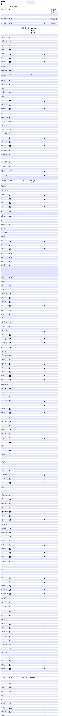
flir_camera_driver (3, 162)
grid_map (2, 199)
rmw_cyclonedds (3, 478)
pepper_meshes (3, 379)
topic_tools (2, 643)
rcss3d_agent (3, 446)
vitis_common (3, 700)
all (10, 2)
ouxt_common (3, 376)
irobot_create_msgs (3, 224)
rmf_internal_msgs (3, 462)
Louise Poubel (32, 76)
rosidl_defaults (3, 523)
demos (2, 113)
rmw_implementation (4, 483)
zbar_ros (2, 712)
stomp (2, 620)
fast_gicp (2, 22)
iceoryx (2, 210)
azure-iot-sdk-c (3, 79)
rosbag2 (2, 516)
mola (2, 298)
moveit (2, 305)
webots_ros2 (3, 708)
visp (1, 699)
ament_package (3, 54)
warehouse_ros (3, 704)
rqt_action (2, 540)
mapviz (2, 280)
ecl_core (2, 129)
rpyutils (2, 537)
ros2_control (3, 490)
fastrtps (2, 149)
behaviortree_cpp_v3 (4, 83)
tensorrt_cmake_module (4, 631)
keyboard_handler (3, 231)
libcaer (2, 253)
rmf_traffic (2, 467)
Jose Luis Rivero (33, 75)
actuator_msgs (3, 40)
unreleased (15, 2)
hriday (31, 29)
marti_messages (3, 284)
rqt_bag (2, 541)
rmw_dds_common (3, 479)
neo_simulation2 (3, 339)
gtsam (2, 202)
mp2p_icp (2, 310)
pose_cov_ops (3, 405)
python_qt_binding (3, 420)
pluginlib (2, 396)
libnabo (2, 260)
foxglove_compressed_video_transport (6, 171)
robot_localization (3, 486)
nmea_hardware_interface (4, 343)
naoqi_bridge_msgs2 (4, 330)
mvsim (2, 323)
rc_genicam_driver (3, 433)
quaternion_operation (4, 424)
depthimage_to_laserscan (4, 117)
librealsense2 (3, 262)
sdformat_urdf (3, 585)
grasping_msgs (3, 195)
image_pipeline (3, 216)
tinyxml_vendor (3, 639)
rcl (1, 437)
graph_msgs (3, 194)
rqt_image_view (3, 549)
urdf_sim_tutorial (53, 13)
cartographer (3, 92)
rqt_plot (2, 553)
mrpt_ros (2, 318)
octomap (2, 356)
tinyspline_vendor (3, 636)
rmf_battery (2, 458)
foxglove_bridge (3, 170)
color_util (2, 101)
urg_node (2, 686)
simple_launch (3, 598)
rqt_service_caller (3, 564)
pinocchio (2, 391)
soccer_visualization (4, 607)
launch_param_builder (4, 244)
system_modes (3, 624)
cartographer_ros (3, 93)
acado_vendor (3, 37)
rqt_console (2, 544)
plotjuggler (2, 392)
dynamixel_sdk (3, 124)
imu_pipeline (3, 219)
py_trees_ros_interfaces (4, 413)
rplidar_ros (2, 536)
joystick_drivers (3, 228)
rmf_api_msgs (3, 457)
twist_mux (2, 656)
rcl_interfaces (3, 438)
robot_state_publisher (4, 487)
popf (1, 404)
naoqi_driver (2, 331)
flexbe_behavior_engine (4, 161)
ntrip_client (2, 354)
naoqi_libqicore (3, 334)
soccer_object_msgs (25, 607)
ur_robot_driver (3, 672)
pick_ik (2, 387)
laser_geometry (3, 240)
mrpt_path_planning (3, 317)
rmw (1, 475)
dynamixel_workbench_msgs (5, 126)
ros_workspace (3, 515)
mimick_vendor (3, 297)
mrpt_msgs (2, 314)
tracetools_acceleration (4, 644)
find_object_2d (3, 158)
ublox (2, 660)
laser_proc (2, 241)
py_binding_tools (3, 408)
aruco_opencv (3, 66)
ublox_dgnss (3, 661)
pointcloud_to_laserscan (4, 401)
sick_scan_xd (3, 594)
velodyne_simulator (3, 694)
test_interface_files (3, 632)
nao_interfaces (3, 326)
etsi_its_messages (3, 138)
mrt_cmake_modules (4, 321)
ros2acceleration (3, 499)
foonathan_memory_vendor (4, 167)
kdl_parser (2, 229)
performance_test (3, 383)
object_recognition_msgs (4, 355)
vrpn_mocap (3, 703)
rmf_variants (3, 471)
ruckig (2, 577)
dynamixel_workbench (4, 125)
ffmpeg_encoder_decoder (4, 150)
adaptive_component (4, 41)
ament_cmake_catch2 (4, 46)
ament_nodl (2, 53)
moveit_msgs (3, 306)
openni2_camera (3, 367)
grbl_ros (2, 198)
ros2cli (2, 500)
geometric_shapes (3, 186)
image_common (3, 215)
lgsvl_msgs (2, 252)
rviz (1, 578)
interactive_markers (3, 223)
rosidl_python (3, 527)
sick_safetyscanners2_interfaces (5, 589)
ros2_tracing (3, 498)
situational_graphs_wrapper (26, 29)
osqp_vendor (3, 371)
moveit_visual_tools (4, 309)
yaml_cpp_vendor (3, 711)
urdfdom (2, 682)
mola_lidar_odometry (4, 301)
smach (2, 602)
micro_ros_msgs (3, 294)
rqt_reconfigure (3, 557)
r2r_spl (2, 425)
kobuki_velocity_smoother (4, 236)
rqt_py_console (3, 556)
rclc (1, 441)
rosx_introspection (3, 533)
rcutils (2, 449)
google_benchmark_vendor (4, 190)
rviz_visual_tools (3, 582)
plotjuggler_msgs (3, 393)
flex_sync (2, 159)
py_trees (2, 409)
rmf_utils (2, 470)
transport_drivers (3, 647)
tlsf (1, 640)
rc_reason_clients (3, 434)
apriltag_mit (2, 62)
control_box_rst (3, 105)
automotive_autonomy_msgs (5, 70)
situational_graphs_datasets (26, 26)
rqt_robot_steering (3, 561)
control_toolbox (3, 108)
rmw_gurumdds (3, 482)
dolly (2, 120)
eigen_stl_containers (4, 134)
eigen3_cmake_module (4, 133)
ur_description (3, 669)
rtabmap (2, 573)
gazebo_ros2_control (54, 11)
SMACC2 (2, 36)
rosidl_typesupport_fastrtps (4, 531)
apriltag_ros (2, 65)
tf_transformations (3, 635)
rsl (1, 570)
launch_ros (2, 245)
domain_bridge (3, 121)
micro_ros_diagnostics (4, 293)
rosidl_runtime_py (3, 528)
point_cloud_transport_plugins (5, 400)
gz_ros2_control (3, 203)
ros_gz (2, 508)
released (12, 2)
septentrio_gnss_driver (4, 586)
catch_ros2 (2, 96)
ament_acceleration (3, 42)
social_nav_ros (3, 610)
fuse (1, 174)
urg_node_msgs (3, 687)
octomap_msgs (3, 359)
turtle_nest (2, 649)
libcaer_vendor (3, 256)
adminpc (32, 27)
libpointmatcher (3, 261)
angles (2, 57)
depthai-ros (2, 116)
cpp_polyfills (3, 109)
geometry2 (2, 187)
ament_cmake (3, 45)
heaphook (2, 206)
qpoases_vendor (3, 421)
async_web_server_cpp (4, 69)
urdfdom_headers (3, 683)
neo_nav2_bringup (3, 338)
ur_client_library (3, 668)
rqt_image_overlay (3, 548)
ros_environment (3, 507)
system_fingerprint (3, 623)
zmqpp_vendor (3, 715)
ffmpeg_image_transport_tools (5, 154)
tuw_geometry (3, 653)
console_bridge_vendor (4, 104)
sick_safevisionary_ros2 (4, 593)
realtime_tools (3, 453)
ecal (1, 128)
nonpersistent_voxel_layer (4, 350)
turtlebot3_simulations (4, 652)
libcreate (2, 257)
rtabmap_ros (3, 574)
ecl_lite (2, 130)
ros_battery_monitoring (4, 504)
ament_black (3, 44)
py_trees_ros (3, 412)
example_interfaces (3, 145)
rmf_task (2, 466)
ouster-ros (2, 375)
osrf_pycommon (3, 372)
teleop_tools (2, 627)
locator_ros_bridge (3, 277)
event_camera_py (3, 142)
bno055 (2, 87)
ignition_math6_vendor (54, 23)
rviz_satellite (3, 581)
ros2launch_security (4, 503)
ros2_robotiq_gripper (4, 495)
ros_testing (2, 512)
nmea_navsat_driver (4, 346)
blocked (18, 2)
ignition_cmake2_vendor (4, 23)
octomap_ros (3, 360)
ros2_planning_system (4, 494)
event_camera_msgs (4, 141)
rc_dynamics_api (3, 430)
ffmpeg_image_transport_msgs (5, 153)
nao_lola (2, 327)
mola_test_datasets (3, 302)
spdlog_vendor (3, 615)
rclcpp (2, 442)
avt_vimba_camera (3, 73)
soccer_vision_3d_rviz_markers (5, 606)
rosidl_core (2, 520)
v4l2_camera (3, 690)
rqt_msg (2, 552)
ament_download (3, 49)
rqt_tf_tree (2, 568)
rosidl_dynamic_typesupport (5, 524)
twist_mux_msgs (3, 657)
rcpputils (2, 445)
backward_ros (3, 80)
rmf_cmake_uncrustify (4, 461)
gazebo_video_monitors (54, 12)
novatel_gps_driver (3, 351)
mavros (2, 286)
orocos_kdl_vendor (3, 368)
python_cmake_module (4, 417)
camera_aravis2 (3, 91)
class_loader (3, 97)
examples (2, 146)
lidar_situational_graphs (54, 16)
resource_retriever (3, 454)
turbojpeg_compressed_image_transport (6, 648)
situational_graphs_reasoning (55, 17)
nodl (1, 347)
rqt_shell (2, 565)
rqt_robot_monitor (3, 560)
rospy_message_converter (4, 532)
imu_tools (2, 220)
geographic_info (3, 185)
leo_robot (2, 249)
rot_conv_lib (2, 535)
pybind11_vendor (3, 416)
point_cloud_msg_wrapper (4, 397)
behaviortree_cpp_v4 (4, 84)
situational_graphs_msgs (4, 16)
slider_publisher (3, 601)
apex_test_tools (3, 58)
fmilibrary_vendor (3, 166)
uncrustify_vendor (3, 664)
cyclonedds (2, 112)
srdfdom (2, 616)
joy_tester (2, 227)
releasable (21, 2)
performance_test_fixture (4, 384)
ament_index (3, 50)
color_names (3, 100)
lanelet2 (2, 237)
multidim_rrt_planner (4, 322)
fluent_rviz (2, 163)
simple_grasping (3, 597)
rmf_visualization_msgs (4, 474)
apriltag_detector (3, 61)
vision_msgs (3, 695)
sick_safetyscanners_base (4, 590)
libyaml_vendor (3, 265)
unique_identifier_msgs (4, 665)
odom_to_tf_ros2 (3, 363)
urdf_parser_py (3, 676)
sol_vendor (2, 611)
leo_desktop (2, 248)
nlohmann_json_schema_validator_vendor (6, 342)
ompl (2, 364)
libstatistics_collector (4, 264)
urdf (1, 673)
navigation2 (2, 335)
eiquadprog (2, 137)
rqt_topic (2, 569)
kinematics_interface (4, 232)
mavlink (2, 285)
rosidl (2, 519)
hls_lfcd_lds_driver (3, 207)
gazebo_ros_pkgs (3, 9)
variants (2, 691)
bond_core (2, 88)
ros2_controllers (3, 491)
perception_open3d (3, 380)
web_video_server (3, 707)
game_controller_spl (4, 175)
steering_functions (3, 619)
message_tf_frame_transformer (5, 290)
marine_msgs (3, 281)
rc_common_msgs (3, 429)
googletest (2, 191)
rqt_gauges (2, 545)
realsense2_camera (3, 450)
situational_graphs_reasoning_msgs (6, 18)
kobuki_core (2, 233)
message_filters (3, 289)
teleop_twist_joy (3, 628)
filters (2, 157)
